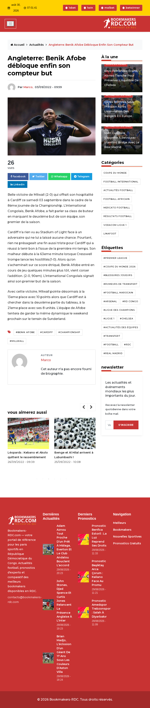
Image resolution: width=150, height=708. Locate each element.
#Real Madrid (113, 353)
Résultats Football (118, 216)
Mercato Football (117, 207)
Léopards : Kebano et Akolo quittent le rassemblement (28, 455)
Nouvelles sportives (127, 536)
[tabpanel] (28, 442)
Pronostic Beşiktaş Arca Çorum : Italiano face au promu (99, 573)
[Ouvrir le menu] (10, 23)
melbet (109, 7)
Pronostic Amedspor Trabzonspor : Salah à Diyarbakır (101, 608)
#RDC (127, 344)
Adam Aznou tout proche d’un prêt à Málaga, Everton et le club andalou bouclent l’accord (64, 545)
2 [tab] (43, 479)
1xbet (72, 7)
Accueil (19, 44)
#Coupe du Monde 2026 (120, 266)
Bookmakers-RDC (64, 699)
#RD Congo (130, 301)
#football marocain (118, 292)
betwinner (133, 7)
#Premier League (115, 258)
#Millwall (17, 341)
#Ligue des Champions (119, 310)
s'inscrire (126, 424)
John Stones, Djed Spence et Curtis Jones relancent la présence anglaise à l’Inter (64, 600)
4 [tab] (54, 479)
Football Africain (117, 199)
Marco (46, 360)
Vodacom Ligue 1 (115, 225)
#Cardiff (46, 332)
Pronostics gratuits (127, 543)
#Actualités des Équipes (121, 327)
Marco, (28, 87)
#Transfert (112, 336)
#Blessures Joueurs (118, 275)
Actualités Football (118, 190)
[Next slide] (92, 407)
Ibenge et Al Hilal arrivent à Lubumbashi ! (73, 455)
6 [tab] (66, 479)
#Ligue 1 (109, 318)
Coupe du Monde (115, 172)
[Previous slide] (84, 407)
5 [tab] (60, 479)
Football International (121, 181)
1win (90, 7)
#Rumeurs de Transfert (121, 284)
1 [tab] (37, 479)
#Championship (69, 332)
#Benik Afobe (25, 332)
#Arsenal (110, 301)
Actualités (37, 44)
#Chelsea (126, 318)
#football (111, 344)
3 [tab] (49, 479)
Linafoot (110, 233)
